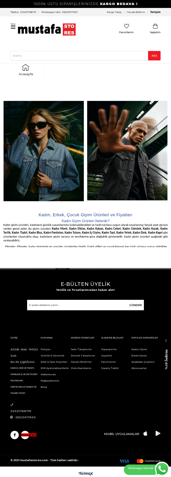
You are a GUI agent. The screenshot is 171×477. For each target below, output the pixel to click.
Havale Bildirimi (81, 361)
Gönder (135, 305)
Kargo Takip (114, 12)
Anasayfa (26, 74)
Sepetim (106, 355)
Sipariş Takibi (110, 368)
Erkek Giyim (139, 355)
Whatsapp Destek (140, 468)
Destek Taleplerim (83, 355)
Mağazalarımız (50, 380)
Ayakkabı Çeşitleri (143, 361)
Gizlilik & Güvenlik (52, 355)
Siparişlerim (109, 349)
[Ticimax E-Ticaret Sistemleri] (85, 474)
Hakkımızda (48, 374)
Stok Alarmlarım (81, 368)
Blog (44, 386)
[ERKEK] (127, 150)
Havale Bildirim (136, 12)
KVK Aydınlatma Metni (55, 368)
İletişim (155, 12)
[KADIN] (43, 151)
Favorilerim (108, 361)
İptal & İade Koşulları (54, 361)
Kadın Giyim (139, 349)
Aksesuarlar (139, 368)
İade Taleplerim (81, 349)
